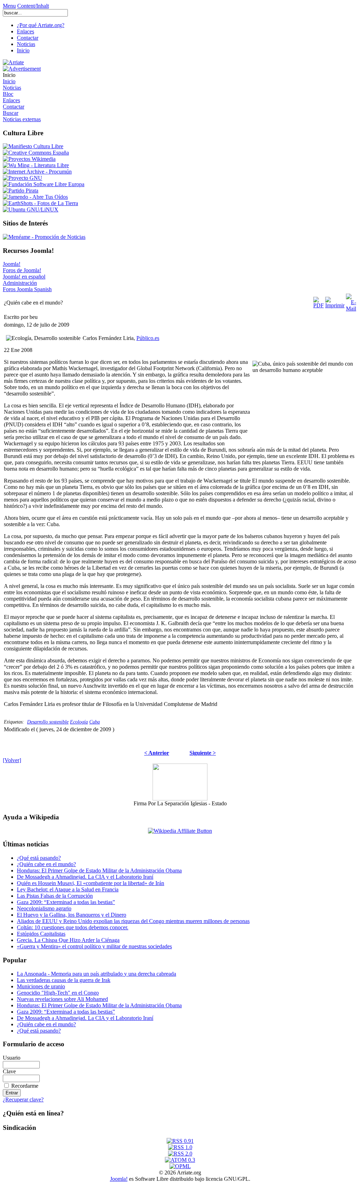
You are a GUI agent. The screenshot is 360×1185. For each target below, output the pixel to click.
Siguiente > (202, 753)
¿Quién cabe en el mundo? (46, 864)
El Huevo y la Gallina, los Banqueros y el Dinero (71, 915)
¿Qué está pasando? (39, 858)
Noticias (26, 44)
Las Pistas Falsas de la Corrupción (55, 896)
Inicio (23, 50)
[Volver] (12, 760)
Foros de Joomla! (22, 270)
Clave (9, 1071)
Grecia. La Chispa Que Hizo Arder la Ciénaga (68, 940)
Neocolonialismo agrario (44, 908)
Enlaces (25, 31)
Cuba (94, 722)
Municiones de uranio (41, 986)
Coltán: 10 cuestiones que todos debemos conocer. (72, 927)
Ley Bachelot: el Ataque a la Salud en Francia (67, 889)
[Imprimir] (335, 301)
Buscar (10, 113)
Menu (9, 6)
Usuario (11, 1058)
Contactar (27, 38)
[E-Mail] (351, 301)
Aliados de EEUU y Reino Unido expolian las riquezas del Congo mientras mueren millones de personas (133, 921)
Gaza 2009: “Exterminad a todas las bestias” (66, 902)
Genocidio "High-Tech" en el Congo (58, 993)
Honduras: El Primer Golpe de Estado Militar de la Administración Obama (99, 870)
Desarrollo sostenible (48, 722)
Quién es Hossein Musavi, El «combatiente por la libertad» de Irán (90, 883)
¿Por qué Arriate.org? (40, 25)
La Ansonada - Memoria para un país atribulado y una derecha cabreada (96, 974)
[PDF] (318, 301)
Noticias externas (22, 119)
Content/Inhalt (33, 6)
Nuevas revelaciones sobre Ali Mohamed (62, 999)
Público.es (147, 338)
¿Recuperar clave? (23, 1099)
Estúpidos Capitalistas (41, 934)
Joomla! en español (24, 277)
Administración (20, 283)
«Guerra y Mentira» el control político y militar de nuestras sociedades (94, 946)
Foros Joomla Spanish (27, 289)
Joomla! (11, 264)
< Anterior (156, 753)
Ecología (79, 722)
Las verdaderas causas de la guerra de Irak (63, 980)
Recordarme (24, 1086)
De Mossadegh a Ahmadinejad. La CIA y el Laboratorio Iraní (85, 877)
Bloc (8, 94)
